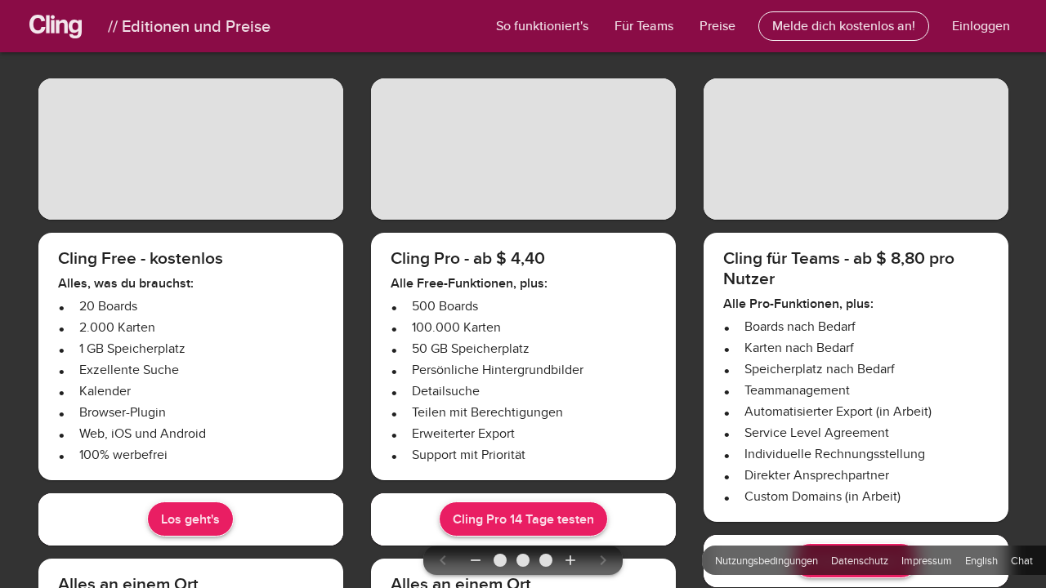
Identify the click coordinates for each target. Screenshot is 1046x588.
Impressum (926, 560)
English (981, 560)
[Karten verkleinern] (476, 560)
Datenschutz (859, 560)
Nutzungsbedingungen (766, 560)
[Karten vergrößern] (570, 560)
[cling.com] (68, 26)
